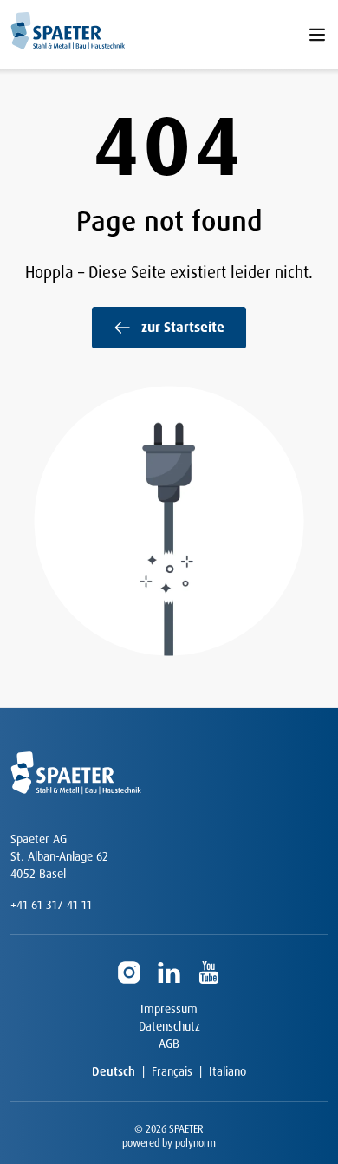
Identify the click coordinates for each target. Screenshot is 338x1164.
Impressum (169, 1009)
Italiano (227, 1071)
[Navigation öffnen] (317, 34)
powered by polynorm (169, 1143)
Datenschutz (169, 1026)
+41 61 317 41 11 (51, 905)
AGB (169, 1043)
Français (172, 1071)
